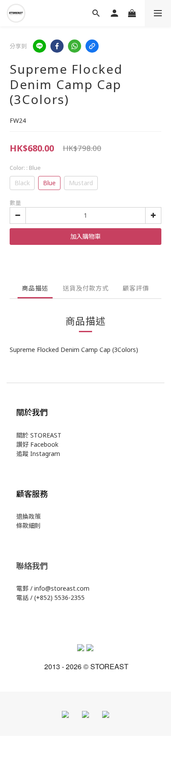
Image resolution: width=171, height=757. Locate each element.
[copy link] (92, 46)
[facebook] (57, 46)
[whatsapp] (74, 46)
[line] (39, 46)
